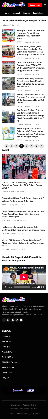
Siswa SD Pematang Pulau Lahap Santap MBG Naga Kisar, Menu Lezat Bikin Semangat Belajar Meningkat (23, 214)
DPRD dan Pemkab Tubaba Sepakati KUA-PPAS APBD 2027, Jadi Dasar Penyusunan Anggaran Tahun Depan (31, 66)
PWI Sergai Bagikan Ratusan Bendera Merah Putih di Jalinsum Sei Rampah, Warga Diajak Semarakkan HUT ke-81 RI (31, 115)
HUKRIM (6, 346)
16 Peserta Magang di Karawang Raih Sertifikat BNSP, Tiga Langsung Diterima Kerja (23, 228)
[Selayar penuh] (42, 287)
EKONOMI (5, 233)
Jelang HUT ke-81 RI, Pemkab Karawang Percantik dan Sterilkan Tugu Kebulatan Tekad (31, 34)
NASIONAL (6, 204)
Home (6, 13)
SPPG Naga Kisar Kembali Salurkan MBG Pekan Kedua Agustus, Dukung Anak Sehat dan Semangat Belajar (31, 132)
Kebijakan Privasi (30, 405)
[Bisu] (38, 287)
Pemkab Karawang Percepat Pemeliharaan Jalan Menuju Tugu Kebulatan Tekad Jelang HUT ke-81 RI (30, 82)
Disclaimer (15, 405)
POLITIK (5, 377)
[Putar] (5, 287)
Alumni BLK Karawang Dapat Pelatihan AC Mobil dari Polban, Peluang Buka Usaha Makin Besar (23, 243)
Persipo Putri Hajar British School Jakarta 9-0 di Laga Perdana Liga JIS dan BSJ (23, 199)
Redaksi (34, 408)
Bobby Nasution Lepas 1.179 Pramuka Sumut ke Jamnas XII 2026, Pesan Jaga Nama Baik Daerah (31, 98)
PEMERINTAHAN (9, 362)
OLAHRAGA (7, 357)
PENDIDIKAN (6, 220)
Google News (34, 5)
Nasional (16, 13)
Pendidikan (37, 13)
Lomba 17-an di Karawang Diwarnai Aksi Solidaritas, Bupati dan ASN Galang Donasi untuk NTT (22, 185)
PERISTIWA (7, 372)
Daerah (26, 13)
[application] (24, 277)
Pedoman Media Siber (19, 408)
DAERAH (20, 42)
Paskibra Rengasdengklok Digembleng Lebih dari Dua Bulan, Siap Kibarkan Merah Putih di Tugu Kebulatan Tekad (31, 50)
